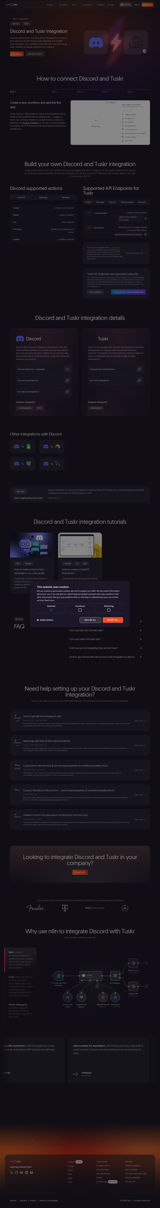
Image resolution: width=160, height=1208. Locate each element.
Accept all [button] (113, 620)
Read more (49, 600)
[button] (45, 620)
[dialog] (80, 604)
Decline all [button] (90, 620)
